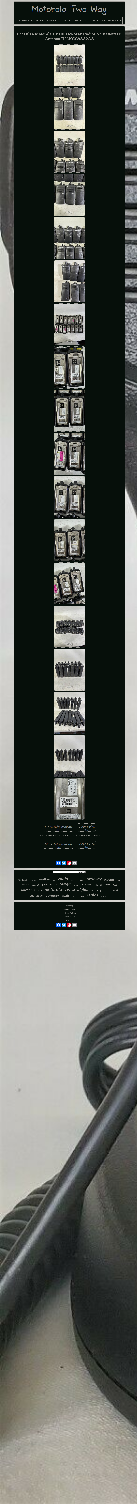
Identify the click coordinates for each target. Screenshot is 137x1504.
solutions (74, 897)
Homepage (69, 906)
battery (96, 890)
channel (23, 879)
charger (65, 884)
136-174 (70, 890)
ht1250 (53, 884)
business (109, 879)
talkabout (28, 890)
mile (119, 880)
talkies (82, 896)
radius (76, 885)
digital (83, 889)
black (40, 891)
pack (44, 884)
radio (63, 878)
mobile (25, 884)
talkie (65, 895)
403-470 (98, 885)
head (115, 885)
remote (81, 880)
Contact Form (69, 909)
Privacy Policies (69, 913)
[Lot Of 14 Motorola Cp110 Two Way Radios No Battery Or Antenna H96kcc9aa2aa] (69, 65)
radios (92, 895)
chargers (107, 891)
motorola (53, 889)
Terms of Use (69, 917)
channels (35, 885)
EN (67, 920)
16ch (54, 880)
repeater (105, 896)
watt (115, 890)
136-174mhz (86, 884)
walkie (44, 879)
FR (71, 920)
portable (52, 895)
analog (34, 880)
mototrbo (36, 895)
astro (108, 884)
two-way (94, 878)
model (73, 880)
